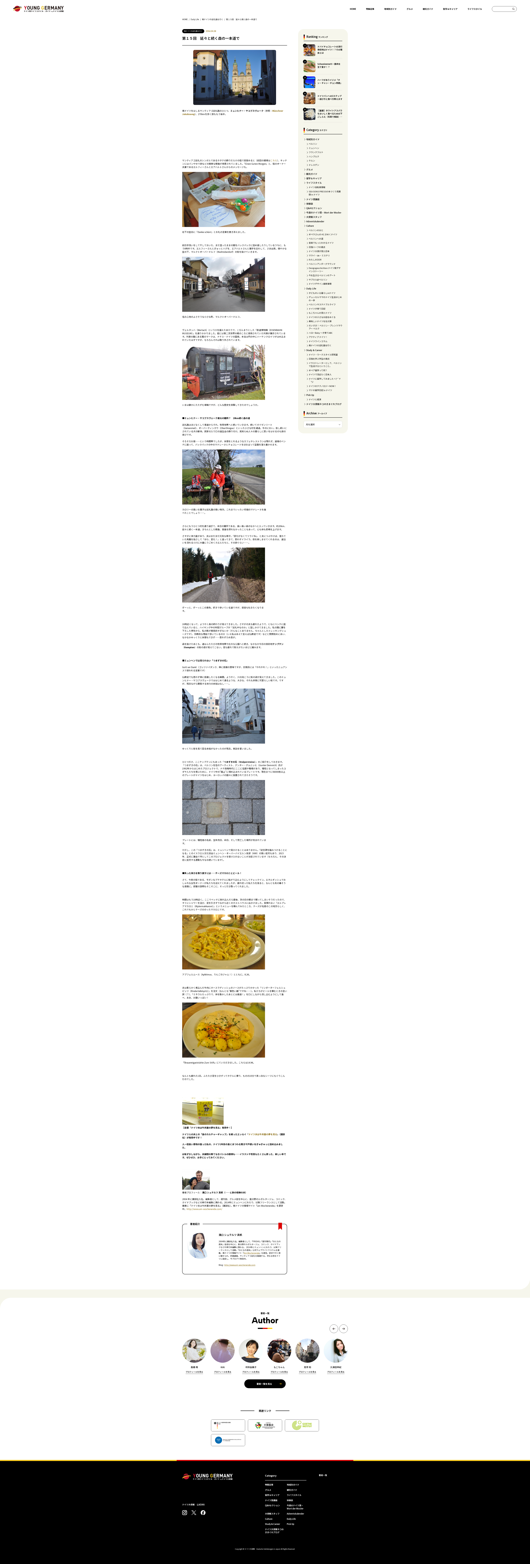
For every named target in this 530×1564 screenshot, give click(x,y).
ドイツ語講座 (313, 199)
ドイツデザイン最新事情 (320, 283)
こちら (273, 160)
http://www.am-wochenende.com (239, 1265)
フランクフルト (316, 152)
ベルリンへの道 (316, 238)
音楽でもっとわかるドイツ (321, 242)
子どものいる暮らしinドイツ (322, 292)
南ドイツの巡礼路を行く (320, 345)
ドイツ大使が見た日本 (319, 251)
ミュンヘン (314, 148)
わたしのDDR (315, 259)
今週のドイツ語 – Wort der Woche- (324, 212)
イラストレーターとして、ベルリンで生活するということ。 (325, 365)
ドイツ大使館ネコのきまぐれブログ (324, 404)
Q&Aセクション (314, 208)
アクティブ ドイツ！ (318, 336)
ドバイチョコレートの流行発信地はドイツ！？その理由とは (329, 49)
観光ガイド (428, 8)
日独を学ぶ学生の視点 (319, 358)
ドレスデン (314, 164)
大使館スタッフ (314, 217)
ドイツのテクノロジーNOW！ (322, 386)
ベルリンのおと (316, 230)
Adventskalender (315, 221)
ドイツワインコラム (318, 341)
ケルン (312, 160)
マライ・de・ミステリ (319, 255)
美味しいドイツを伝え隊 (320, 321)
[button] (334, 1328)
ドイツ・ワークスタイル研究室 (323, 354)
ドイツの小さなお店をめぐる (322, 317)
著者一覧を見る (264, 1383)
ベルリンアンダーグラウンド (322, 263)
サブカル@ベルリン (318, 279)
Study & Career (314, 350)
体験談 (309, 203)
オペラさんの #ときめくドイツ (323, 234)
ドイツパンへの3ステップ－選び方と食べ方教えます (329, 97)
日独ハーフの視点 (317, 247)
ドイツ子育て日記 (317, 308)
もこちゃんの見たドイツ (320, 312)
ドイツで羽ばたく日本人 (320, 374)
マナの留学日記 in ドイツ (320, 390)
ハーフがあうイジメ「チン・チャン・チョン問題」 (329, 81)
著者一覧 (323, 1475)
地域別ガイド (390, 8)
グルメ (410, 8)
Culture (310, 225)
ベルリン (313, 143)
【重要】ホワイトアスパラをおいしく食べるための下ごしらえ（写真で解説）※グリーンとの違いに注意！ (329, 115)
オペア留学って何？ (318, 370)
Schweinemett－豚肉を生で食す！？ (328, 65)
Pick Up (310, 395)
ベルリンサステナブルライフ (322, 304)
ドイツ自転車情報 (317, 187)
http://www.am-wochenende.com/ (204, 1209)
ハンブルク (314, 156)
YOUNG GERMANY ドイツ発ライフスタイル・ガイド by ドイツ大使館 (207, 1477)
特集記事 (370, 8)
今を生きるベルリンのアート (322, 275)
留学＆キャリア (450, 8)
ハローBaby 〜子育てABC (320, 332)
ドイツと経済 (315, 399)
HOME (353, 8)
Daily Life (311, 288)
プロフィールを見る (194, 1371)
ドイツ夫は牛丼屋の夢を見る (262, 1134)
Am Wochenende (251, 1253)
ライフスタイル (474, 8)
